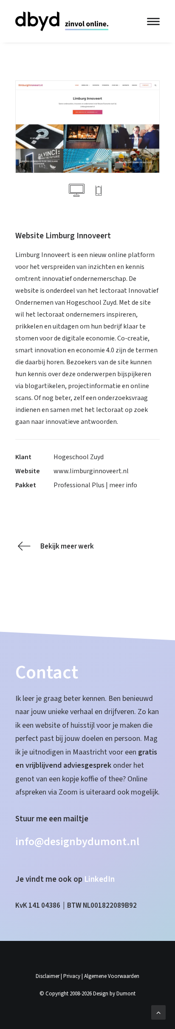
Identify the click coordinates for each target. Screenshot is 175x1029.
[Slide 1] (76, 192)
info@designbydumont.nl (77, 841)
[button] (153, 21)
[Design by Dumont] (61, 21)
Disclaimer (47, 976)
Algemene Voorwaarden (111, 976)
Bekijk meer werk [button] (67, 546)
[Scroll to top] (158, 1012)
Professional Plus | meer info (95, 485)
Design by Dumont (114, 994)
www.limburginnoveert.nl (91, 471)
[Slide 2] (99, 192)
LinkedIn (99, 879)
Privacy (71, 976)
